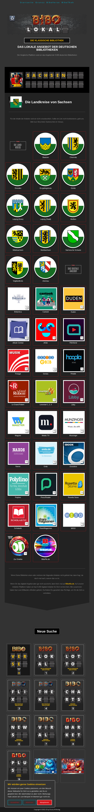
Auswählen (15, 802)
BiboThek (68, 2)
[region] (30, 793)
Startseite (27, 2)
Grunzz (40, 2)
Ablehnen (29, 802)
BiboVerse (53, 2)
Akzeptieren (44, 802)
